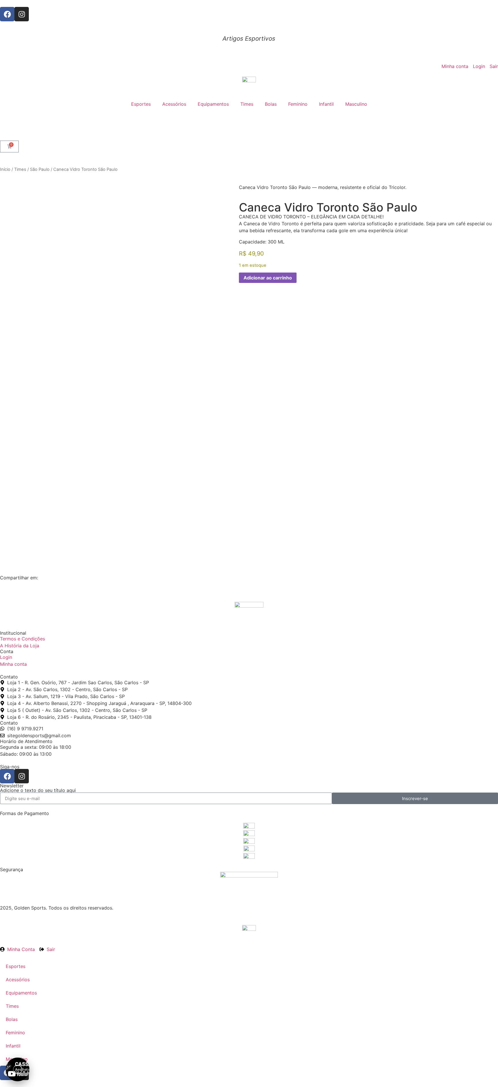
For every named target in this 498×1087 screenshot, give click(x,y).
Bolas (271, 104)
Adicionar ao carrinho (268, 278)
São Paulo (40, 169)
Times (246, 104)
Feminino (298, 104)
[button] (17, 1069)
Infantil (326, 104)
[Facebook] (7, 14)
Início (5, 169)
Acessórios (174, 104)
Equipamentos (213, 104)
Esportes (141, 104)
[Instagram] (21, 14)
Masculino (356, 104)
